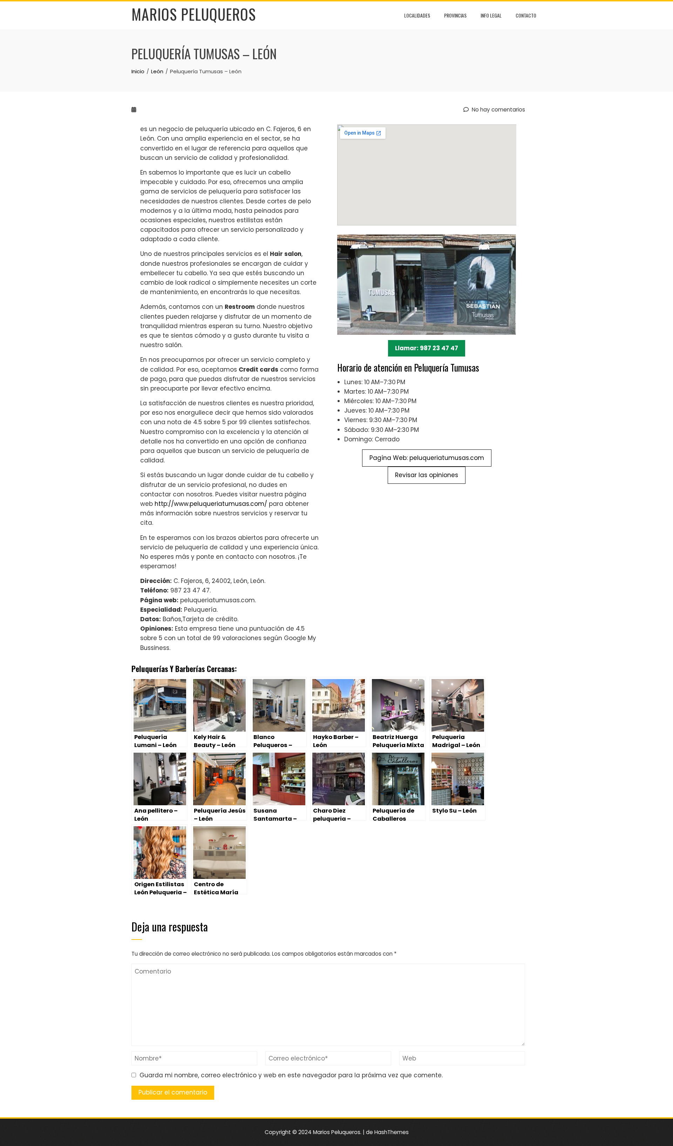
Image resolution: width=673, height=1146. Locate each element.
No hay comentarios (497, 109)
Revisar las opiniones (426, 475)
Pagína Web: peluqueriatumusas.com (426, 458)
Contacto (526, 15)
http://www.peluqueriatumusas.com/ (211, 504)
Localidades (417, 15)
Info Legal (491, 15)
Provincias (455, 15)
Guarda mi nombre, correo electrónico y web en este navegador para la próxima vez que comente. (291, 1075)
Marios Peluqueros (193, 14)
